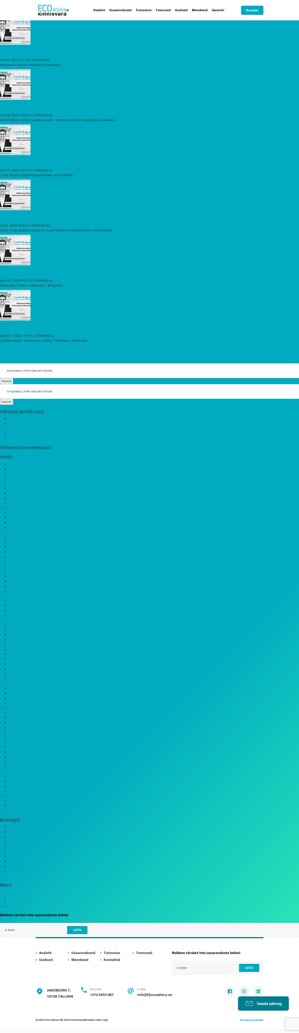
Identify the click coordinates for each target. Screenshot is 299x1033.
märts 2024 (16, 527)
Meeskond (200, 10)
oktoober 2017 (18, 796)
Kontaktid (112, 960)
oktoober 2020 (18, 650)
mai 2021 (15, 625)
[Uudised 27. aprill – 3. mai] (15, 208)
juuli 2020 (15, 664)
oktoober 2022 (18, 571)
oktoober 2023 (18, 547)
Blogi (11, 832)
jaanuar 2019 (17, 733)
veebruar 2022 (18, 596)
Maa (11, 846)
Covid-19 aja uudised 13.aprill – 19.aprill (53, 327)
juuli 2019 (15, 708)
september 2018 (20, 752)
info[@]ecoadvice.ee (154, 995)
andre (55, 60)
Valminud (15, 876)
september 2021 (20, 610)
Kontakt (252, 10)
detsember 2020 (20, 640)
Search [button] (7, 381)
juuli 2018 (15, 762)
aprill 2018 (16, 776)
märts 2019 (16, 723)
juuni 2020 (15, 669)
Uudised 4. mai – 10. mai (33, 162)
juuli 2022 (15, 581)
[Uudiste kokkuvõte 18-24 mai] (15, 42)
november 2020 (19, 645)
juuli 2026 (15, 469)
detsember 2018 (20, 737)
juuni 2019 (15, 713)
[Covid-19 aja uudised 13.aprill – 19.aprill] (15, 318)
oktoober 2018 (18, 747)
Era (10, 837)
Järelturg (14, 842)
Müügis (13, 851)
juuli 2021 (15, 620)
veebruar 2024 (18, 532)
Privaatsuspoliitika (251, 1020)
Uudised (181, 10)
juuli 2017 (15, 811)
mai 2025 (15, 503)
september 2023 (20, 552)
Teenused (144, 953)
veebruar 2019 (18, 728)
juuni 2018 (15, 767)
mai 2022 (15, 586)
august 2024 (17, 523)
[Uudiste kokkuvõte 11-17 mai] (15, 97)
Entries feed (17, 897)
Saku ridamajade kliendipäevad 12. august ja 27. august (49, 419)
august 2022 (17, 576)
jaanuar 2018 (17, 791)
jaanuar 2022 (17, 601)
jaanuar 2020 (17, 693)
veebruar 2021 (18, 635)
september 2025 (20, 493)
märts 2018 (16, 781)
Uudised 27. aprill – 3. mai (35, 217)
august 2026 (17, 464)
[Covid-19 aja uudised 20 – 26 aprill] (15, 263)
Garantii (218, 10)
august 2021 (17, 615)
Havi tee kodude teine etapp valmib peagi (38, 423)
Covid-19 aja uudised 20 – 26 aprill (46, 272)
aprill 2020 (16, 679)
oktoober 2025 (18, 488)
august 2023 (17, 557)
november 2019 (19, 698)
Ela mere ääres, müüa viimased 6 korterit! (38, 433)
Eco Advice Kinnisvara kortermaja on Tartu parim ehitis (48, 428)
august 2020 (17, 659)
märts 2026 (16, 479)
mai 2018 (15, 772)
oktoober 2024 (18, 518)
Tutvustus (144, 10)
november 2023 (19, 542)
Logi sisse (15, 892)
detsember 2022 (20, 566)
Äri (10, 827)
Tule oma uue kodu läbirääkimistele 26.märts (41, 438)
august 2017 (17, 806)
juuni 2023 (15, 562)
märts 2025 (16, 508)
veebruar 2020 (18, 689)
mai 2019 (15, 718)
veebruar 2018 (18, 786)
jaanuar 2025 (17, 513)
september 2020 (20, 654)
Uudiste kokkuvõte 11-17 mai (40, 107)
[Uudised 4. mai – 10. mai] (15, 152)
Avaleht (99, 10)
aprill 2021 (16, 630)
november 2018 (19, 742)
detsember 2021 (20, 606)
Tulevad (14, 856)
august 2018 (17, 757)
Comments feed (20, 902)
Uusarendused (120, 10)
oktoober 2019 (18, 703)
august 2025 (17, 498)
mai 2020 (15, 674)
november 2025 (19, 483)
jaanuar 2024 (17, 537)
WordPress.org (19, 907)
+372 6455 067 (102, 995)
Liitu (77, 930)
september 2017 (20, 801)
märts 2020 (16, 684)
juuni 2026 (15, 474)
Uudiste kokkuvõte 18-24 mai (40, 52)
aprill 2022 (16, 591)
